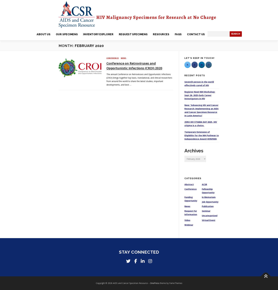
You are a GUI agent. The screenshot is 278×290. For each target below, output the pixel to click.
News (123, 58)
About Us (43, 34)
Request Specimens (133, 34)
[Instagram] (150, 261)
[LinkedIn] (202, 65)
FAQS (178, 34)
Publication (208, 206)
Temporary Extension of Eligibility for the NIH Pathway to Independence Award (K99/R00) (201, 135)
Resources (161, 34)
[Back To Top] (266, 276)
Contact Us (196, 34)
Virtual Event (208, 220)
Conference (112, 58)
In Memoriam (209, 197)
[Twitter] (187, 65)
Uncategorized (209, 215)
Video (187, 220)
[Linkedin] (143, 261)
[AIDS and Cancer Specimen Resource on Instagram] (209, 65)
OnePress (154, 283)
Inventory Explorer (98, 34)
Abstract (189, 184)
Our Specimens (67, 34)
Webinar (188, 224)
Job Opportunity (210, 201)
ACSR (204, 184)
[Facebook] (195, 65)
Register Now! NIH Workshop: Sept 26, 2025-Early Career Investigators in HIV (199, 95)
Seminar (206, 211)
